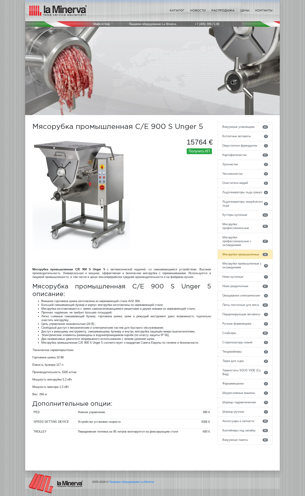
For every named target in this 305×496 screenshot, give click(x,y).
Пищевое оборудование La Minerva (131, 481)
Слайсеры (244, 333)
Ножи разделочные (244, 286)
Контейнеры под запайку (244, 430)
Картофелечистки (244, 155)
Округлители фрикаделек (244, 145)
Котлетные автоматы (244, 136)
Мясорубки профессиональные (244, 226)
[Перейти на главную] (56, 483)
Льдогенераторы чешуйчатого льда (244, 203)
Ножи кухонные (244, 276)
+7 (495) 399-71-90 (207, 24)
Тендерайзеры (244, 351)
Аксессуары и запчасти (244, 421)
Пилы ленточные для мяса (244, 305)
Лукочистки (244, 164)
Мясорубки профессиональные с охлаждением (244, 241)
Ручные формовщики (244, 323)
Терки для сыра (244, 361)
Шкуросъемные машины (244, 393)
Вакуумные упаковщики (244, 126)
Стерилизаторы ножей (244, 342)
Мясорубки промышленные (244, 254)
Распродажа (222, 10)
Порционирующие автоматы (244, 314)
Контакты (263, 10)
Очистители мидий (244, 183)
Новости (198, 10)
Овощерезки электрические (244, 295)
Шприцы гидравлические (244, 402)
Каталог (177, 10)
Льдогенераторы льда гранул (244, 192)
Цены (244, 10)
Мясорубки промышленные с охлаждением (244, 265)
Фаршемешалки (244, 383)
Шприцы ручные (244, 411)
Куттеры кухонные (244, 214)
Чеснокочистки (244, 173)
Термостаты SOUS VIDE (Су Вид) (244, 372)
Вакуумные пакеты (244, 439)
